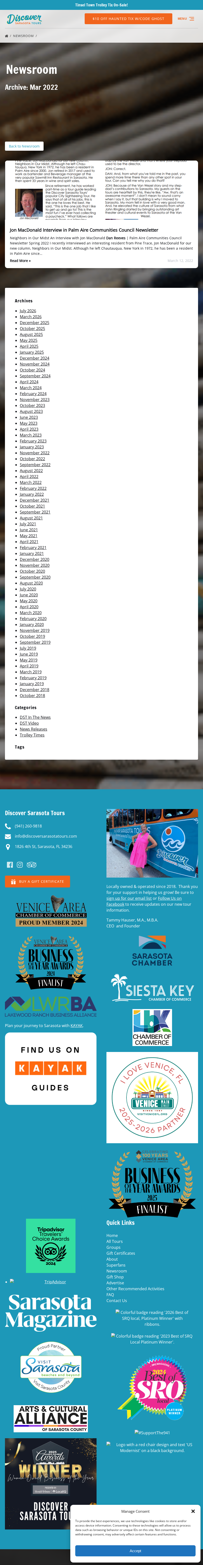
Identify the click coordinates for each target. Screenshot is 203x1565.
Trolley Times (32, 735)
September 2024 (35, 376)
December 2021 (34, 500)
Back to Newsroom (24, 146)
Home (112, 1235)
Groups (113, 1247)
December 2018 (34, 689)
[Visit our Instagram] (20, 865)
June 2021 (29, 530)
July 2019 (28, 648)
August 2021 (31, 518)
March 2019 (31, 672)
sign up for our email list (129, 898)
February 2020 (33, 618)
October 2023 (32, 405)
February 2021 (33, 547)
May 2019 (28, 660)
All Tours (114, 1241)
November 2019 (35, 630)
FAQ (110, 1294)
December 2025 (34, 322)
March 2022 (31, 482)
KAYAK (77, 1025)
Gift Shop (115, 1277)
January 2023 (32, 447)
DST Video (29, 723)
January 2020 (32, 624)
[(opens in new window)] (51, 896)
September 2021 (35, 512)
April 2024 (29, 382)
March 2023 (31, 435)
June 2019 (29, 654)
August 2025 (31, 334)
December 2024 (34, 358)
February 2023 (33, 441)
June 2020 (29, 595)
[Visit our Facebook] (10, 865)
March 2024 (31, 387)
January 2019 (32, 683)
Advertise (115, 1283)
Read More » (20, 260)
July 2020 (28, 589)
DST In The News (35, 717)
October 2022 (32, 458)
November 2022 (35, 453)
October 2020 (32, 571)
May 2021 (28, 535)
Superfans (116, 1265)
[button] (193, 1511)
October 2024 (32, 370)
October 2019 (32, 636)
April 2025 (29, 346)
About (112, 1259)
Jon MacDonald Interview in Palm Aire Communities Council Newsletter (84, 230)
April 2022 (29, 476)
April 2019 (29, 666)
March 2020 (31, 612)
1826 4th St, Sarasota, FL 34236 (43, 846)
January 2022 (32, 494)
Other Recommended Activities (135, 1288)
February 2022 (33, 488)
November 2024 (35, 364)
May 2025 (28, 340)
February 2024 (33, 393)
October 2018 (32, 695)
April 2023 (29, 429)
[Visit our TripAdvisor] (31, 865)
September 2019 (35, 642)
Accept (135, 1551)
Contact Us (116, 1300)
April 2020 (29, 606)
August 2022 (31, 470)
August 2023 (31, 411)
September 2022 (35, 464)
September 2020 (35, 577)
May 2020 (28, 601)
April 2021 (29, 541)
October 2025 (32, 328)
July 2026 (28, 310)
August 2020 (31, 583)
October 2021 (32, 506)
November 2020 (35, 565)
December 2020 (34, 559)
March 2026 (31, 316)
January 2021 (32, 553)
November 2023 (35, 399)
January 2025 (32, 352)
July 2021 (28, 524)
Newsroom (24, 36)
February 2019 (33, 678)
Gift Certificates (120, 1253)
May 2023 (28, 423)
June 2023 (29, 417)
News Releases (33, 729)
